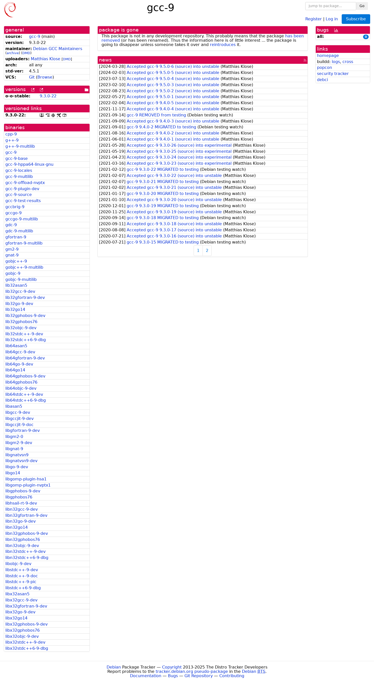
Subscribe (356, 19)
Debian (114, 667)
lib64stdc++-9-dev (24, 394)
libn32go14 (16, 527)
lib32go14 (15, 309)
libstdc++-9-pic (20, 581)
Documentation (145, 675)
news (105, 60)
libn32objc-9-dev (22, 545)
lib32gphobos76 (21, 321)
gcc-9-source (18, 194)
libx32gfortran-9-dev (26, 606)
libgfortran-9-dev (22, 430)
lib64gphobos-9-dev (25, 376)
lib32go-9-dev (19, 303)
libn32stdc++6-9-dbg (26, 557)
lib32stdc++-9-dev (24, 333)
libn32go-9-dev (20, 521)
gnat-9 (12, 255)
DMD (26, 53)
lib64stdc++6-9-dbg (25, 400)
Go (362, 6)
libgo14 (12, 473)
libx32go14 (16, 618)
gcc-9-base (16, 158)
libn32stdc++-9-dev (25, 551)
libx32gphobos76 (22, 630)
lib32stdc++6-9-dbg (25, 339)
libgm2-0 (14, 436)
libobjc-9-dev (18, 563)
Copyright (172, 667)
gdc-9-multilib (19, 231)
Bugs (173, 675)
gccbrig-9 (14, 206)
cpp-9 (11, 134)
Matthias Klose (45, 58)
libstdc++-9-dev (21, 569)
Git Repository (198, 675)
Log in (332, 18)
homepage (328, 55)
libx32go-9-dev (20, 612)
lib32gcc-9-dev (20, 291)
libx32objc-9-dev (22, 636)
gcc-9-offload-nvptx (25, 182)
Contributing (231, 675)
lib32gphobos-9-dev (25, 315)
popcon (324, 67)
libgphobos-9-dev (22, 491)
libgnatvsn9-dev (21, 460)
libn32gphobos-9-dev (26, 533)
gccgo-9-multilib (21, 219)
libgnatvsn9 (16, 454)
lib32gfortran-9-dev (25, 297)
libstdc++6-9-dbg (23, 587)
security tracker (333, 73)
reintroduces (223, 44)
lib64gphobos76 (21, 382)
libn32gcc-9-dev (21, 509)
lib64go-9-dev (19, 364)
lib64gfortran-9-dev (25, 358)
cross (347, 61)
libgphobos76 (18, 497)
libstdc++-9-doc (21, 575)
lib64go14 (15, 370)
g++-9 (12, 140)
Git (32, 77)
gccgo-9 (13, 212)
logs (336, 61)
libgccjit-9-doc (19, 424)
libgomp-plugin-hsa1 (26, 479)
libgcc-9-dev (17, 412)
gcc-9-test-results (23, 200)
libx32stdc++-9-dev (25, 642)
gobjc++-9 (16, 261)
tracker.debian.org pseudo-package (192, 671)
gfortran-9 (15, 237)
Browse (44, 77)
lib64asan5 (16, 345)
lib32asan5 (16, 285)
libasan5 (13, 406)
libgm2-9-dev (18, 442)
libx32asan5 (17, 594)
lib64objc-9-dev (20, 388)
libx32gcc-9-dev (21, 600)
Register (313, 18)
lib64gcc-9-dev (20, 352)
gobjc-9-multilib (21, 279)
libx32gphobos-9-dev (26, 624)
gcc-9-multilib (19, 176)
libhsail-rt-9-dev (21, 503)
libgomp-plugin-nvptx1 (28, 485)
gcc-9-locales (18, 170)
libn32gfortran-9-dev (26, 515)
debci (322, 79)
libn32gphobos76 (22, 539)
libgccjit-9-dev (19, 418)
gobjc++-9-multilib (24, 267)
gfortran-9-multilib (23, 243)
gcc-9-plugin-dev (22, 188)
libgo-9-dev (16, 466)
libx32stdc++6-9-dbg (26, 648)
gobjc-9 (12, 273)
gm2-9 (12, 249)
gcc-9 (34, 36)
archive (13, 53)
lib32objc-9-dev (20, 327)
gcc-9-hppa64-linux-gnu (29, 164)
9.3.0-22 (48, 96)
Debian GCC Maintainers (57, 48)
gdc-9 (11, 224)
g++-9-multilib (20, 146)
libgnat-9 (14, 448)
